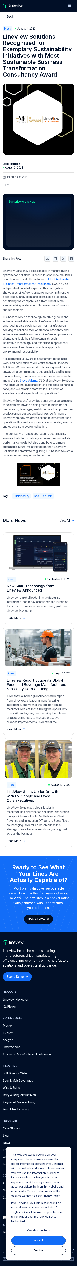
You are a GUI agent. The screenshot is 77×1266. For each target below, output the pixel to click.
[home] (13, 5)
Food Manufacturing (16, 1109)
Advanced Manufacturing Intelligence (27, 1054)
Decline (38, 1250)
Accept (38, 1240)
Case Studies (11, 1128)
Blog (6, 1135)
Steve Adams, (29, 380)
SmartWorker (11, 1047)
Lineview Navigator (15, 999)
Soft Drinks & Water (15, 1073)
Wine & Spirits (12, 1087)
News (7, 1143)
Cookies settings (38, 1230)
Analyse (8, 1040)
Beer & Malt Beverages (18, 1080)
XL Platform (10, 1006)
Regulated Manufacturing (19, 1102)
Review (8, 1033)
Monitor (8, 1025)
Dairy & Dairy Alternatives (19, 1095)
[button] (69, 5)
